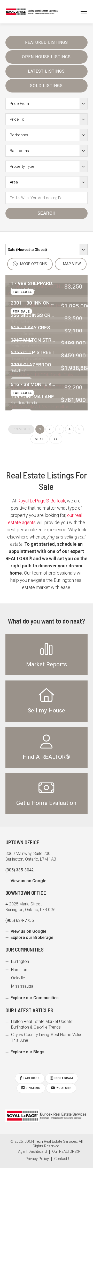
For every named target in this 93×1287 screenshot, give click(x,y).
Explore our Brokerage (32, 937)
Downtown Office (25, 893)
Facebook (31, 1078)
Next (39, 439)
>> (56, 439)
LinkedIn (33, 1088)
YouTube (63, 1088)
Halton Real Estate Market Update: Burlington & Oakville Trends (42, 1024)
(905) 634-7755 (19, 920)
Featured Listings (46, 42)
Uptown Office (22, 842)
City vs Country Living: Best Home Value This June (46, 1037)
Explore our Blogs (27, 1051)
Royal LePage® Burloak (41, 500)
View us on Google (28, 880)
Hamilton (19, 969)
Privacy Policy (37, 1159)
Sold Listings (46, 85)
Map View (71, 264)
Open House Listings (46, 56)
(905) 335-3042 (19, 870)
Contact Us (63, 1159)
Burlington (20, 961)
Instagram (63, 1078)
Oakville (18, 977)
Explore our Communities (35, 997)
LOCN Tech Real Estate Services (51, 1141)
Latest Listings (46, 71)
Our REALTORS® (66, 1152)
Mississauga (22, 986)
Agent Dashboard (32, 1152)
